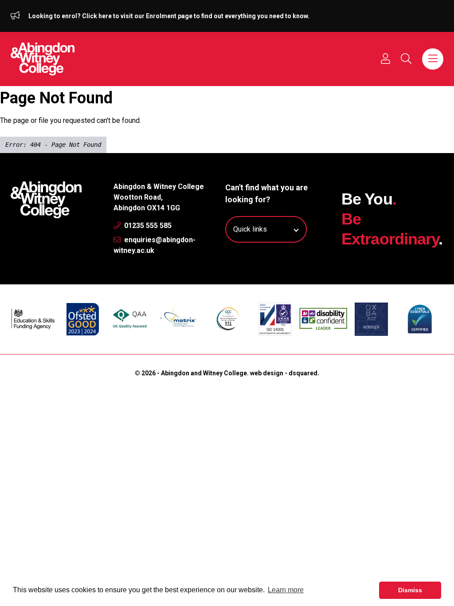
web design (266, 373)
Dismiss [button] (410, 590)
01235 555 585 (147, 225)
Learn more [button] (286, 590)
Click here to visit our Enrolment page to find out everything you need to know (195, 16)
